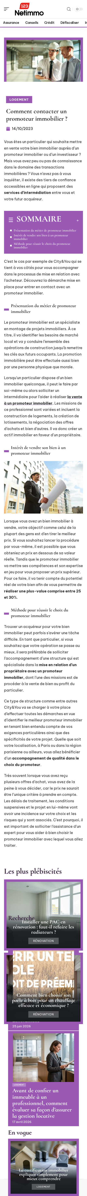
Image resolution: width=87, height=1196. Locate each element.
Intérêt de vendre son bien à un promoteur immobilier (41, 237)
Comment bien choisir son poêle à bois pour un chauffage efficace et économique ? (43, 1000)
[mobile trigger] (7, 9)
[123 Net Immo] (29, 9)
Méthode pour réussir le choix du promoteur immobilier (42, 245)
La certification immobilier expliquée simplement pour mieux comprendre (43, 1174)
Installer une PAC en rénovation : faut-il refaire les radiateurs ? (43, 927)
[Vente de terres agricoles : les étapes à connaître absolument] (43, 974)
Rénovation (43, 941)
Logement (19, 99)
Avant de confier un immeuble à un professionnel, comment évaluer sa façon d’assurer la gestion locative (42, 1103)
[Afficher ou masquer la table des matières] (70, 220)
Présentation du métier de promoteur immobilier (45, 230)
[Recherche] (69, 9)
